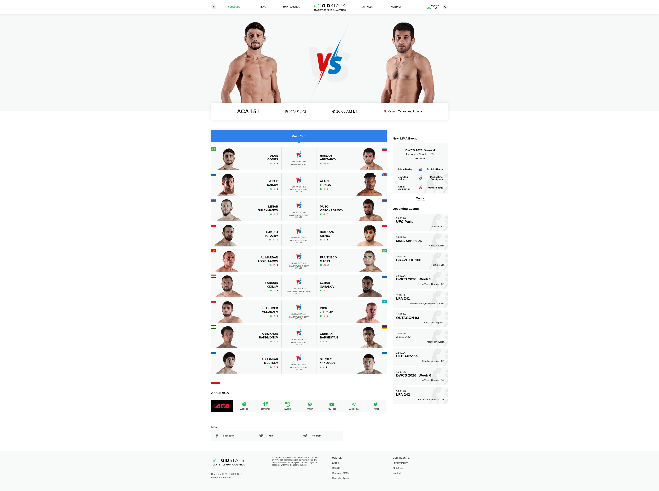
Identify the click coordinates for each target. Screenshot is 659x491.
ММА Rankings (291, 7)
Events (335, 462)
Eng (429, 8)
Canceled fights (340, 478)
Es (436, 8)
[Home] (213, 7)
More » (420, 198)
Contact (396, 7)
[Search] (445, 7)
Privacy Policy (400, 462)
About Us (398, 467)
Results (336, 467)
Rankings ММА (340, 473)
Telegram (316, 435)
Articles (367, 7)
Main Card (299, 136)
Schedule (234, 7)
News (263, 7)
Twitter (270, 435)
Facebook (228, 435)
